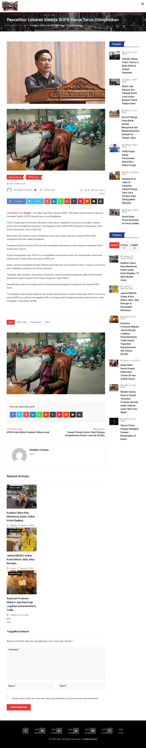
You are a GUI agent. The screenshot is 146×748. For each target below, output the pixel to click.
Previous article (15, 429)
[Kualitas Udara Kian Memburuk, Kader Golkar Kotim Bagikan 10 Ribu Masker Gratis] (113, 259)
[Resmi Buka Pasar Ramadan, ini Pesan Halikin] (114, 212)
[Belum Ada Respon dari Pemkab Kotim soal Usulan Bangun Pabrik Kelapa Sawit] (114, 82)
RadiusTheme (90, 739)
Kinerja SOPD (36, 322)
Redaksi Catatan (39, 449)
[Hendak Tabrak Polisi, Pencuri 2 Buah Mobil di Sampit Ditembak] (114, 55)
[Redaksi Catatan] (35, 190)
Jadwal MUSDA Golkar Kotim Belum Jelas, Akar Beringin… (21, 559)
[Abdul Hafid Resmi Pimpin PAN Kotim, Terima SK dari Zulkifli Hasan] (113, 363)
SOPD (47, 322)
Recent (114, 245)
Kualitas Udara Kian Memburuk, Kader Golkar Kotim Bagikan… (21, 516)
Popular (124, 246)
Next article (98, 429)
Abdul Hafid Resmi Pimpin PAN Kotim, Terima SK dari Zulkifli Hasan (128, 372)
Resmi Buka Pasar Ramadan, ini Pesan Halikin (130, 220)
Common (134, 246)
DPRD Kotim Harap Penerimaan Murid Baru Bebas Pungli (129, 158)
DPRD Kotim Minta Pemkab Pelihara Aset (28, 432)
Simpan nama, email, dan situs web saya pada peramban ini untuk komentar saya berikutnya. (55, 698)
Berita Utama (22, 25)
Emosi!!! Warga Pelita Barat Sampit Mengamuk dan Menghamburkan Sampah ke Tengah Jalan (130, 127)
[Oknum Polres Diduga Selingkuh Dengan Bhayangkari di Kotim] (113, 421)
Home (11, 25)
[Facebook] (13, 414)
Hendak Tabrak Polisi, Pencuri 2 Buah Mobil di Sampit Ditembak (130, 66)
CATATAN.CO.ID (15, 213)
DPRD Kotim (33, 177)
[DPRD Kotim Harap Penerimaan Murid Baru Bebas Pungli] (114, 148)
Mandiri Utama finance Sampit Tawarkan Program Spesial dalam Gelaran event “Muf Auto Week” (129, 402)
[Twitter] (20, 414)
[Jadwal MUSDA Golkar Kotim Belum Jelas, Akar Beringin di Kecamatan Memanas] (113, 289)
